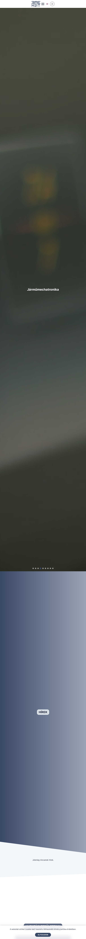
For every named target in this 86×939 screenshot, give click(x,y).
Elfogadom (43, 935)
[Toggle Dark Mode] (52, 4)
